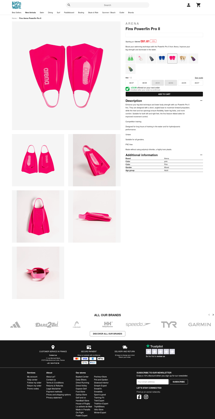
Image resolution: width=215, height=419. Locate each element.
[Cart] (198, 4)
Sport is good (100, 394)
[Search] (69, 5)
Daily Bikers (81, 379)
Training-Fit (99, 397)
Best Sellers (16, 12)
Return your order (125, 357)
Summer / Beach (108, 12)
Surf (58, 12)
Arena (132, 23)
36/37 (131, 83)
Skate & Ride (93, 12)
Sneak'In (98, 388)
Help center (32, 379)
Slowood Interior (101, 382)
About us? (50, 376)
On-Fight (79, 412)
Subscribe (179, 381)
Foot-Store (80, 391)
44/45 (184, 83)
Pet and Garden (101, 379)
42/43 (171, 83)
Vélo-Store (98, 409)
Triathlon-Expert (101, 403)
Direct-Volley (81, 385)
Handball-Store (82, 400)
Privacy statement (54, 397)
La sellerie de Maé (84, 406)
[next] (213, 315)
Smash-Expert (100, 385)
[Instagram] (146, 397)
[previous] (209, 315)
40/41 (158, 83)
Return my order (34, 385)
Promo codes (33, 388)
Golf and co (81, 397)
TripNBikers (99, 406)
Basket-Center (82, 376)
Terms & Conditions (55, 382)
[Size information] (131, 78)
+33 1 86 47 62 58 (53, 363)
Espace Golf (81, 388)
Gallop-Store (81, 394)
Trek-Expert (99, 400)
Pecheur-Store (100, 376)
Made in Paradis (83, 409)
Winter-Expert (100, 412)
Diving (50, 12)
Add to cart (164, 94)
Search (107, 5)
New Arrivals (30, 12)
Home (14, 18)
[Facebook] (139, 397)
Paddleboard (69, 12)
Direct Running (82, 382)
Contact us (53, 355)
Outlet (121, 12)
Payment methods (54, 391)
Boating (81, 12)
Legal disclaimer (53, 388)
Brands (131, 12)
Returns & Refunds (54, 385)
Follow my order (34, 382)
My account (32, 376)
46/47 (197, 83)
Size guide (199, 77)
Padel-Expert (81, 415)
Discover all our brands (107, 333)
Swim (42, 12)
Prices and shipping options (58, 394)
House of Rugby (83, 403)
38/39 (144, 83)
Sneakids (98, 391)
